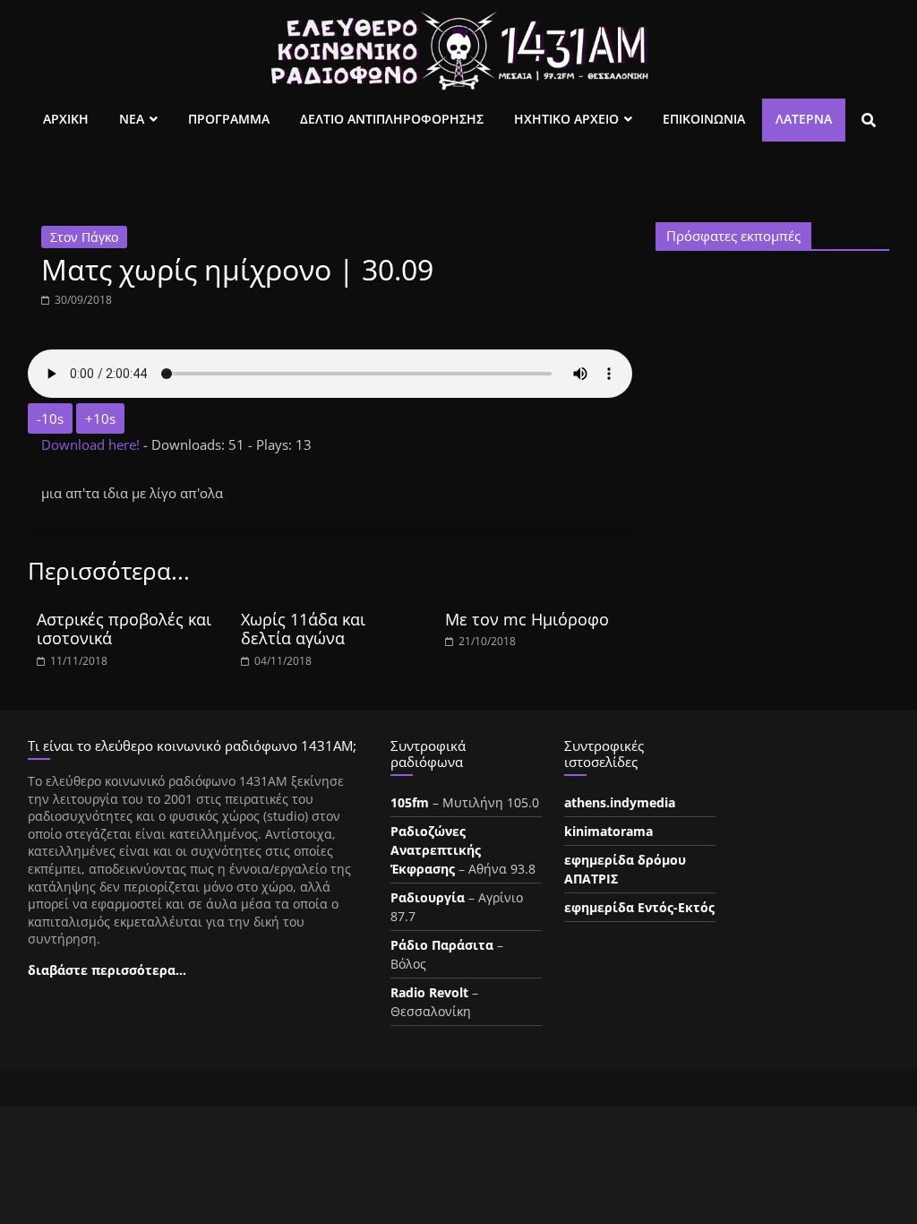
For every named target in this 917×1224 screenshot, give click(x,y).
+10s (100, 418)
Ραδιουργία (427, 897)
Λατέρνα (804, 118)
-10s (50, 418)
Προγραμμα (229, 118)
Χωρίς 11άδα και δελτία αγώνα (303, 629)
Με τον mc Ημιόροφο (527, 619)
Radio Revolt (429, 992)
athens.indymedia (619, 802)
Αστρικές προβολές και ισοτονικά (124, 629)
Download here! (92, 444)
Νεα (131, 118)
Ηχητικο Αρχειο (566, 118)
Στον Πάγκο (84, 237)
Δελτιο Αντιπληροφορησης (392, 118)
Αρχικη (66, 118)
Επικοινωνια (704, 118)
